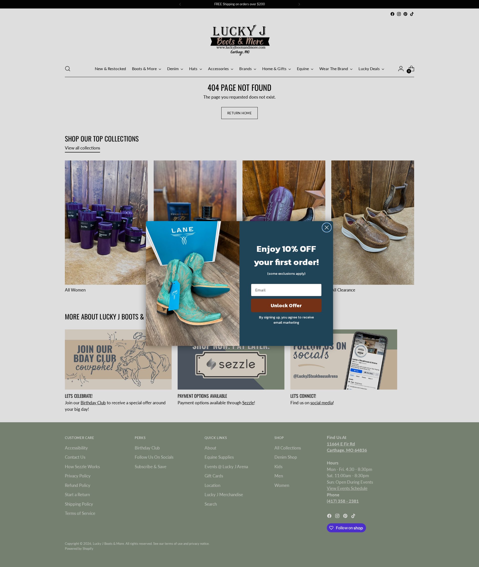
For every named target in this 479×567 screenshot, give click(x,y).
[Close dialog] (326, 227)
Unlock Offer (286, 305)
